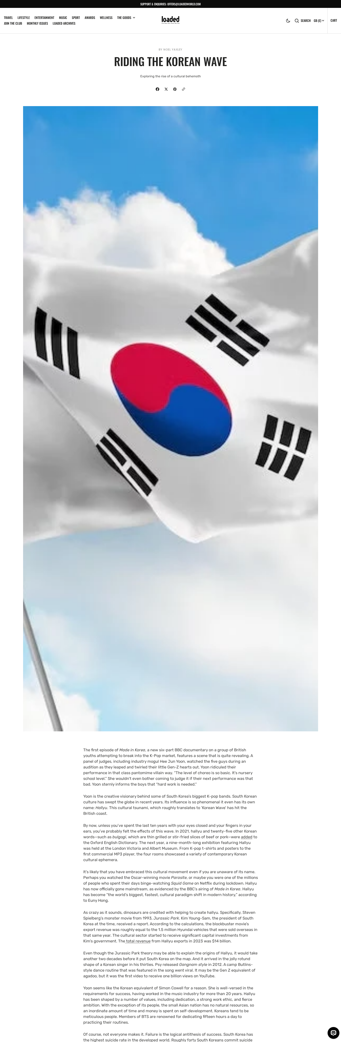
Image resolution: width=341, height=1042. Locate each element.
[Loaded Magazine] (170, 20)
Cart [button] (334, 20)
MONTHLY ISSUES (37, 23)
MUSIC (63, 17)
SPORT (76, 17)
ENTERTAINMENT (44, 17)
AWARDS (90, 17)
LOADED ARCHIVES (64, 23)
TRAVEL (8, 17)
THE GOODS (124, 17)
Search (306, 20)
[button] (288, 21)
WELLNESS (106, 17)
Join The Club (13, 23)
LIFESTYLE (24, 17)
